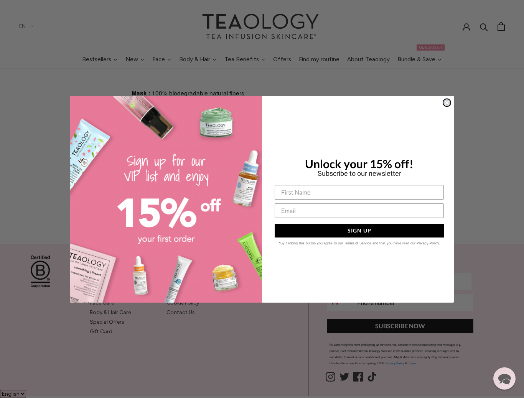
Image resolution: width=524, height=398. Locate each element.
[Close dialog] (447, 102)
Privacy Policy (428, 243)
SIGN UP (359, 230)
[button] (504, 378)
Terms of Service (357, 243)
